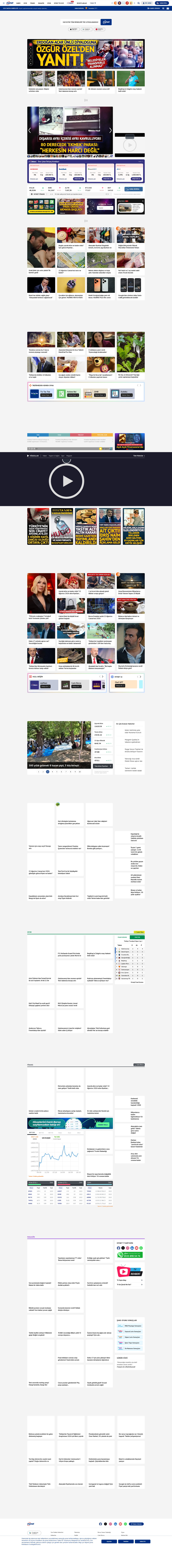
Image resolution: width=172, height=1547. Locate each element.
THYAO (89, 1191)
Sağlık (76, 1535)
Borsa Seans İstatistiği (104, 1532)
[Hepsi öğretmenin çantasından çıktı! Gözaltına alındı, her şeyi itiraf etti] (85, 156)
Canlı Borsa (140, 1065)
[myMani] (70, 3)
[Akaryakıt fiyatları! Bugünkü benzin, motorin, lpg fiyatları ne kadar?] (101, 235)
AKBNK (89, 1197)
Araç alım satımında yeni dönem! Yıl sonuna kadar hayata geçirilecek (136, 1159)
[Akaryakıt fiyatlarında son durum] (71, 1473)
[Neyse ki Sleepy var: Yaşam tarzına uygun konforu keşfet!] (68, 156)
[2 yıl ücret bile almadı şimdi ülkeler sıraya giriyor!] (101, 581)
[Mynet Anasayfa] (9, 2)
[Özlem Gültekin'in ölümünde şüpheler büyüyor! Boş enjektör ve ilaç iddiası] (103, 156)
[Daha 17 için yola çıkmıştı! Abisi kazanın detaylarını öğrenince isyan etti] (99, 1347)
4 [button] (52, 772)
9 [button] (75, 772)
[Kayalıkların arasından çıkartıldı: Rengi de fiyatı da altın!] (40, 886)
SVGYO (60, 1197)
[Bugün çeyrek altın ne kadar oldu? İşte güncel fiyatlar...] (71, 235)
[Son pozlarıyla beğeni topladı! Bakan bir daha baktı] (40, 1260)
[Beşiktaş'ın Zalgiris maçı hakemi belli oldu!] (99, 943)
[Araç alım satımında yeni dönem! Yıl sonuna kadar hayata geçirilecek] (122, 1157)
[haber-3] (86, 526)
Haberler (53, 1535)
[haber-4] (110, 526)
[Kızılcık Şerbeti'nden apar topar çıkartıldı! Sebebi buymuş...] (63, 156)
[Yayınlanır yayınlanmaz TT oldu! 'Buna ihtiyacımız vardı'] (70, 1247)
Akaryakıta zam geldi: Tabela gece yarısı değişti (136, 1129)
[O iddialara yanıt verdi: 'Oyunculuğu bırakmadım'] (101, 339)
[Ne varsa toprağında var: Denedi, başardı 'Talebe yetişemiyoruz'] (131, 1423)
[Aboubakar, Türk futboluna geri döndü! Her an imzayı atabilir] (91, 156)
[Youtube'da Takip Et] (136, 1248)
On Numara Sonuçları (132, 1348)
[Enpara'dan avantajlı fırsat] (71, 156)
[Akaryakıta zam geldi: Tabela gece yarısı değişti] (122, 1129)
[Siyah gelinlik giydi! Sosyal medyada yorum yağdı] (99, 1372)
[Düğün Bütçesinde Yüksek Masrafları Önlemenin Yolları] (131, 235)
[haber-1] (38, 526)
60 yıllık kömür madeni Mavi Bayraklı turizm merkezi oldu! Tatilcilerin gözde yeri (136, 880)
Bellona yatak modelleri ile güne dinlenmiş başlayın (41, 1435)
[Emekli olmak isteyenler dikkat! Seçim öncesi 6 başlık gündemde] (57, 156)
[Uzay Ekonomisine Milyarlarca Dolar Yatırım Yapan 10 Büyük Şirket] (131, 581)
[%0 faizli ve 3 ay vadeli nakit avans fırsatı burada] (131, 260)
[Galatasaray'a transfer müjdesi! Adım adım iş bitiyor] (70, 1018)
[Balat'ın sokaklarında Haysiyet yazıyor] (131, 1448)
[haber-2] (62, 526)
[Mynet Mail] (168, 8)
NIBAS (30, 1194)
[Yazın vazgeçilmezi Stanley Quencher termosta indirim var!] (70, 836)
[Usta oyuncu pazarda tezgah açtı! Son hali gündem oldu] (88, 156)
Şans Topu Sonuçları (132, 1343)
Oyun (122, 1532)
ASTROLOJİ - (105, 204)
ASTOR (89, 1200)
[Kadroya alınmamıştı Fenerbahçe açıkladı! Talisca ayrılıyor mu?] (34, 156)
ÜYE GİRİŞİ (148, 3)
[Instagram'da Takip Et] (127, 1248)
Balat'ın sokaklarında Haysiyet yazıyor (130, 1460)
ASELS (89, 1194)
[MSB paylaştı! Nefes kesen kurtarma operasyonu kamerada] (31, 156)
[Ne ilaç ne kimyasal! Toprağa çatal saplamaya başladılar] (131, 352)
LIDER (59, 1200)
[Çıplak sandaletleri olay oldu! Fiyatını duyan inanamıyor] (80, 156)
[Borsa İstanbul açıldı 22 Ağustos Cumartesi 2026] (101, 606)
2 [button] (43, 772)
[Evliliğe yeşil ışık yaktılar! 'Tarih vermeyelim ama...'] (99, 1247)
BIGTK (30, 1197)
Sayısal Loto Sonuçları (133, 1331)
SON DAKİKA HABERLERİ (10, 8)
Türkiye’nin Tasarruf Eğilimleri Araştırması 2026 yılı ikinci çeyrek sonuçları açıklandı (71, 1436)
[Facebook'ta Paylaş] (128, 1368)
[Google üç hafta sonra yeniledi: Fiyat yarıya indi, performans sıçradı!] (131, 1473)
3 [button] (47, 772)
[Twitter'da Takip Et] (123, 1248)
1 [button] (38, 772)
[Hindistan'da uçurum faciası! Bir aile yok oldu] (100, 156)
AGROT (60, 1191)
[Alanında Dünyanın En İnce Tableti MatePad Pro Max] (71, 339)
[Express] (127, 3)
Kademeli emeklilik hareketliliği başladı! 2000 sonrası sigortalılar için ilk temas (136, 1105)
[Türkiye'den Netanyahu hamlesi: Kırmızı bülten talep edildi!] (41, 656)
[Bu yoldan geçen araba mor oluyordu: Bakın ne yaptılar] (122, 865)
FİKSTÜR (137, 937)
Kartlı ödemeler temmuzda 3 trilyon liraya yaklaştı (69, 1460)
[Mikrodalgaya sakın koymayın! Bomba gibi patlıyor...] (99, 836)
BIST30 (50, 1133)
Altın (78, 1133)
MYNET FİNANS (39, 194)
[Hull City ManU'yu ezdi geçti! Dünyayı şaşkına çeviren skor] (43, 156)
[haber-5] (134, 526)
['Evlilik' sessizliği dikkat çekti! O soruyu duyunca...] (70, 1322)
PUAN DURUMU (122, 937)
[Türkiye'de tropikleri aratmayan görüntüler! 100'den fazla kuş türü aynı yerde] (101, 631)
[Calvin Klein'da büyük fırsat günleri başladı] (71, 606)
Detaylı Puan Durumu (137, 982)
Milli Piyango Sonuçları (133, 1326)
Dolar (60, 1133)
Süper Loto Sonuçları (132, 1337)
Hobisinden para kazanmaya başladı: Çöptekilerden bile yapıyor (99, 1461)
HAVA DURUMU (79, 8)
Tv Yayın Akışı (121, 1280)
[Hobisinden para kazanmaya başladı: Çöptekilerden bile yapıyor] (101, 1448)
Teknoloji (77, 1532)
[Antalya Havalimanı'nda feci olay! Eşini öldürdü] (70, 886)
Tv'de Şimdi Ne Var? (124, 1284)
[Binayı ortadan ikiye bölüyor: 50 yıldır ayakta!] (122, 892)
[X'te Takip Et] (105, 1523)
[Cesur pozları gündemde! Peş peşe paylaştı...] (70, 1372)
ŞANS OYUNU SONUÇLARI (127, 1320)
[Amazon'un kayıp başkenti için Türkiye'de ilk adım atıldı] (60, 156)
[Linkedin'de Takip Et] (132, 1248)
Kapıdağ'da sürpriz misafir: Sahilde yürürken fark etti (137, 837)
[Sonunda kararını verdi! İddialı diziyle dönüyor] (70, 1297)
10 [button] (80, 772)
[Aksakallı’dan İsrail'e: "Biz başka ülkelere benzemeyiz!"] (101, 656)
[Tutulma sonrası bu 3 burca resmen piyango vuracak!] (41, 339)
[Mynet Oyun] (41, 206)
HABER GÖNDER (155, 8)
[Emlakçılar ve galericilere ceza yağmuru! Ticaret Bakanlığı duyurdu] (99, 1138)
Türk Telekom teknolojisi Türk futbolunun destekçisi (39, 1485)
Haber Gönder (137, 1524)
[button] (3, 3)
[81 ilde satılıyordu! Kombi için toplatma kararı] (108, 156)
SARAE (30, 1203)
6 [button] (61, 772)
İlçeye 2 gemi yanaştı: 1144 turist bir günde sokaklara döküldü (136, 851)
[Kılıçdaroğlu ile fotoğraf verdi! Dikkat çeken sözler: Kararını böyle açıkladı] (77, 156)
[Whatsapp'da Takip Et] (141, 1248)
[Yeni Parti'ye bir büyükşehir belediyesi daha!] (70, 861)
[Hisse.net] (71, 206)
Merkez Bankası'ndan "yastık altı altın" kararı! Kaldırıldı (137, 1143)
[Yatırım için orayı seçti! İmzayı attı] (40, 823)
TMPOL (30, 1200)
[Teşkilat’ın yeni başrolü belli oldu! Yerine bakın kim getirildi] (99, 873)
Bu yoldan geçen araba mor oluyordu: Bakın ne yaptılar (137, 864)
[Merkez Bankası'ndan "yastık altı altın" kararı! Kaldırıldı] (122, 1143)
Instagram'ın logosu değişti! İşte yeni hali (101, 1485)
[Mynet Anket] (131, 3)
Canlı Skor (140, 932)
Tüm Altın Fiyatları (101, 766)
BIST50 (41, 1133)
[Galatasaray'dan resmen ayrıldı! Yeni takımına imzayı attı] (70, 968)
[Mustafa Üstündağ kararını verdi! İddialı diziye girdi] (131, 643)
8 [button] (70, 772)
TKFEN (60, 1203)
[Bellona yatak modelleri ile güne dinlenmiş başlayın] (41, 1423)
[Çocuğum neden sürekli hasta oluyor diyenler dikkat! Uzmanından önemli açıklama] (71, 364)
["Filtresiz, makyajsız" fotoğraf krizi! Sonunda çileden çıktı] (41, 593)
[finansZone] (130, 441)
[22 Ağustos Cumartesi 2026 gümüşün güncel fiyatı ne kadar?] (40, 861)
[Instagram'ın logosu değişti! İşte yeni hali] (101, 1473)
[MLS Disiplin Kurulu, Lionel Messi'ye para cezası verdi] (70, 993)
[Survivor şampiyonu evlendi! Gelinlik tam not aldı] (99, 1272)
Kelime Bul (124, 1535)
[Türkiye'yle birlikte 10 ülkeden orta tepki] (41, 364)
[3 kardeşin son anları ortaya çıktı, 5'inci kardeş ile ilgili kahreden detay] (111, 156)
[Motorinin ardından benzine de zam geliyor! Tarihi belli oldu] (54, 156)
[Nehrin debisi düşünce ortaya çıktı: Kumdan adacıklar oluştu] (101, 260)
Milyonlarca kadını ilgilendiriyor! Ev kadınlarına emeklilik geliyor (137, 1116)
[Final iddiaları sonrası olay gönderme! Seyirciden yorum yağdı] (70, 1347)
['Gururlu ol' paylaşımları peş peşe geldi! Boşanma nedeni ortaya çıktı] (74, 156)
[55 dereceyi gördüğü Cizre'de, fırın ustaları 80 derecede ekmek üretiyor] (37, 156)
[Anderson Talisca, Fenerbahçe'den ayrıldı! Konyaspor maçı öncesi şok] (40, 1018)
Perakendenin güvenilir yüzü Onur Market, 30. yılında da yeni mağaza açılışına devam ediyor (100, 1436)
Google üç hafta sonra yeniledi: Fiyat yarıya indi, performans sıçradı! (130, 1486)
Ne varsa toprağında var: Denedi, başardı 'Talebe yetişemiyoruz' (131, 1435)
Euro (69, 1133)
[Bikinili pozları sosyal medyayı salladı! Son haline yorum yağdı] (40, 1297)
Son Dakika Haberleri (57, 1532)
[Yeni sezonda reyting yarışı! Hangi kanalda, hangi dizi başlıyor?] (40, 1360)
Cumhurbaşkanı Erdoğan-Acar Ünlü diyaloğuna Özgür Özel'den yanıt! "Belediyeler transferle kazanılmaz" (33, 8)
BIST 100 (34, 1137)
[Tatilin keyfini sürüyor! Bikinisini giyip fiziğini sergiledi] (40, 1322)
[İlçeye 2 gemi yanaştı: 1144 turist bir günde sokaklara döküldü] (122, 851)
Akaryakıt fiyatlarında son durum (71, 1484)
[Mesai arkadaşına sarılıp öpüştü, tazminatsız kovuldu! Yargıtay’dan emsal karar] (97, 156)
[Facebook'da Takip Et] (118, 1248)
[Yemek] (123, 3)
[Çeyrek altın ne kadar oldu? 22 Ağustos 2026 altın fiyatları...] (71, 581)
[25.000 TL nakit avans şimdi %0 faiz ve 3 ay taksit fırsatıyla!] (51, 156)
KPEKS (30, 1191)
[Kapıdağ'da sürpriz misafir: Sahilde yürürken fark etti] (122, 837)
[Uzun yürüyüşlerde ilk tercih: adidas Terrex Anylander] (71, 656)
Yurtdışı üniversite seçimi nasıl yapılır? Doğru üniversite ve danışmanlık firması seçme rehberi (40, 1462)
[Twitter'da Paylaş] (132, 1368)
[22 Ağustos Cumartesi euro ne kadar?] (71, 260)
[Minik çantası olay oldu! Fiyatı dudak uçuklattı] (70, 1272)
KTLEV (89, 1203)
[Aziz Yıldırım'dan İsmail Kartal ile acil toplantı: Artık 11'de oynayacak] (40, 955)
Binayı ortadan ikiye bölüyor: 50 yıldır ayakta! (137, 892)
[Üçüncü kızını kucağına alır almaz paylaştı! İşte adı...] (99, 1310)
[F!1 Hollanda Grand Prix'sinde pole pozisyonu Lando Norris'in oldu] (70, 943)
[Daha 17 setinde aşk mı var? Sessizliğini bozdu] (41, 631)
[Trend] (116, 3)
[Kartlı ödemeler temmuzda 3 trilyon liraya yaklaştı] (71, 1448)
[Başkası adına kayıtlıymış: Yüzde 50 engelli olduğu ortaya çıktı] (105, 156)
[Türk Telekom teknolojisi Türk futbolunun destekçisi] (41, 1473)
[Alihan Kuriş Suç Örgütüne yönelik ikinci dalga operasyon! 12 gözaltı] (65, 156)
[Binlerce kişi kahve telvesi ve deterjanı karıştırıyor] (131, 606)
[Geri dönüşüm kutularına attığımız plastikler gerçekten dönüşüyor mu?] (70, 811)
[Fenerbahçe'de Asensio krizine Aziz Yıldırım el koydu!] (83, 156)
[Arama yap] (138, 3)
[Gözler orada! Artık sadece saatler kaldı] (40, 1088)
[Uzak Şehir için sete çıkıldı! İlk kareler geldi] (41, 247)
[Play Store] (34, 1533)
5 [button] (56, 772)
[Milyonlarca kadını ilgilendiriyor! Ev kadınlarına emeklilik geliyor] (122, 1116)
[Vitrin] (119, 3)
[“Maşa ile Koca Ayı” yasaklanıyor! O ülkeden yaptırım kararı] (101, 364)
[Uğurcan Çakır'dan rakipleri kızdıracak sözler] (99, 811)
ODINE (59, 1194)
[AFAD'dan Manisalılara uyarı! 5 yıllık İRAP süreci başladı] (70, 130)
